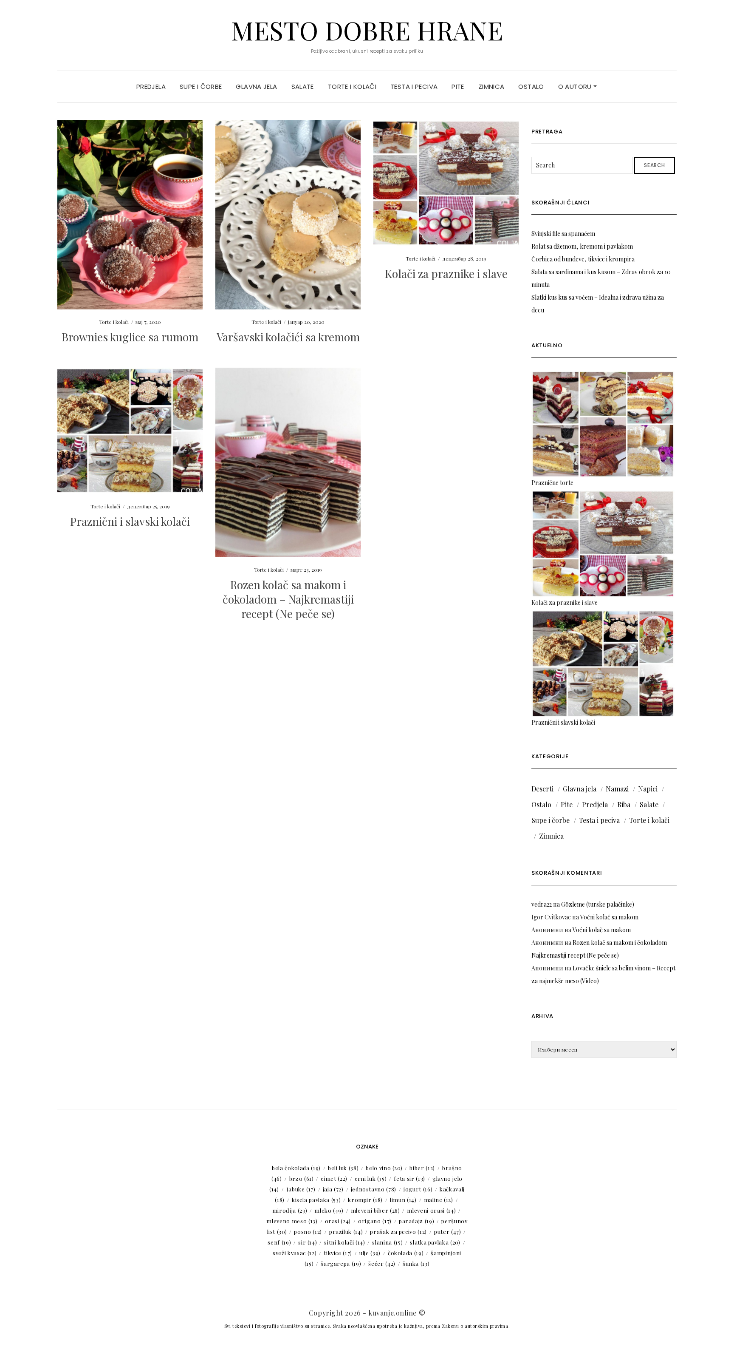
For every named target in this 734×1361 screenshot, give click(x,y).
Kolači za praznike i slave (446, 273)
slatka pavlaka (435, 1242)
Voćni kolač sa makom (609, 917)
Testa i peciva (414, 86)
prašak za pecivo (398, 1231)
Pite (458, 86)
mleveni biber (375, 1210)
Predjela (151, 86)
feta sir (409, 1178)
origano (375, 1221)
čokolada (405, 1252)
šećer (381, 1263)
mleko (329, 1210)
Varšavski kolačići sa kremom (288, 336)
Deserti (542, 788)
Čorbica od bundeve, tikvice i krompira (583, 259)
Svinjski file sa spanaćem (563, 234)
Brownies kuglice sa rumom (130, 336)
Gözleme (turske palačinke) (597, 904)
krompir (365, 1199)
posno (308, 1231)
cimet (334, 1178)
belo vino (384, 1167)
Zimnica (491, 86)
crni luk (371, 1178)
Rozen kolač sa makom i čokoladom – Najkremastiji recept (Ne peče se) (288, 599)
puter (447, 1231)
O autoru (575, 86)
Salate (302, 86)
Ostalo (531, 86)
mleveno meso (291, 1221)
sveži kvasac (294, 1252)
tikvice (338, 1252)
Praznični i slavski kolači (130, 521)
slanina (387, 1242)
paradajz (416, 1221)
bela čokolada (296, 1167)
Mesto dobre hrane (367, 30)
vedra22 (541, 904)
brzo (301, 1178)
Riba (623, 804)
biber (422, 1167)
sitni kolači (344, 1242)
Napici (648, 788)
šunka (416, 1263)
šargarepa (341, 1263)
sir (307, 1242)
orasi (338, 1221)
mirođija (289, 1210)
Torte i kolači (352, 86)
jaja (333, 1189)
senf (279, 1242)
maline (438, 1199)
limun (403, 1199)
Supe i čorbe (201, 86)
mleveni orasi (431, 1210)
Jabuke (301, 1189)
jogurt (418, 1189)
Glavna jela (256, 86)
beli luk (343, 1167)
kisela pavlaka (316, 1199)
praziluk (346, 1231)
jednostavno (373, 1189)
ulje (370, 1252)
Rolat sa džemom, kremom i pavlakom (582, 246)
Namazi (617, 788)
